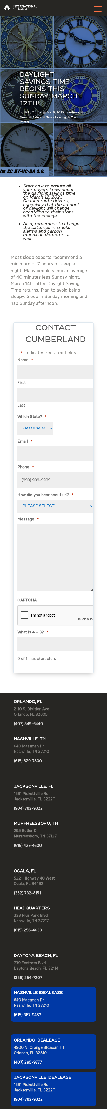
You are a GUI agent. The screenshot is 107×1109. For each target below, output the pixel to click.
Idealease (72, 112)
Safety (36, 117)
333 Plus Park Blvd (31, 915)
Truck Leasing (56, 117)
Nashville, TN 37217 (31, 921)
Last (21, 405)
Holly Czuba (32, 112)
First (21, 383)
